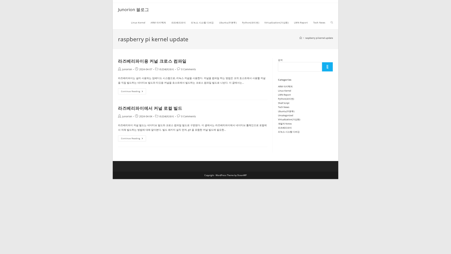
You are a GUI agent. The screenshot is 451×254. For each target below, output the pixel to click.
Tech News (283, 107)
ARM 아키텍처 (285, 86)
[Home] (300, 38)
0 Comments (188, 69)
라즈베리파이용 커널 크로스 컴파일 (152, 61)
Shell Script (283, 103)
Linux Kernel (284, 90)
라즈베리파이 (166, 69)
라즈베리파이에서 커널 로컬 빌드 (150, 108)
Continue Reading (132, 92)
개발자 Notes (285, 123)
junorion (127, 69)
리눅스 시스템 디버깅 (289, 131)
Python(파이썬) (286, 98)
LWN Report (284, 94)
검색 (280, 60)
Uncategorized (285, 115)
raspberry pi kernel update (319, 38)
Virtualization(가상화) (289, 119)
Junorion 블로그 (133, 9)
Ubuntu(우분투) (286, 111)
